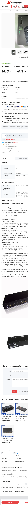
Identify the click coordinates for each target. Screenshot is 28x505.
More (2, 494)
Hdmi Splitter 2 (20, 487)
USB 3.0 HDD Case (19, 461)
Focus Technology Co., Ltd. (18, 499)
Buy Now (10, 502)
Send (14, 391)
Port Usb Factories (7, 484)
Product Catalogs (22, 452)
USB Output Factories (19, 484)
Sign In (3, 152)
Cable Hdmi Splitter (19, 491)
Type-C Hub (4, 458)
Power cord (4, 461)
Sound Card (4, 456)
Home (2, 10)
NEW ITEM (17, 456)
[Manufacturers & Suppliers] (14, 2)
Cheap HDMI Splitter (7, 491)
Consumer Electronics (10, 10)
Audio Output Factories (8, 487)
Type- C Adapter (18, 458)
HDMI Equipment (19, 10)
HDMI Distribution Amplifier (9, 477)
